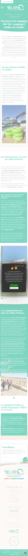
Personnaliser (14, 288)
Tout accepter (14, 285)
